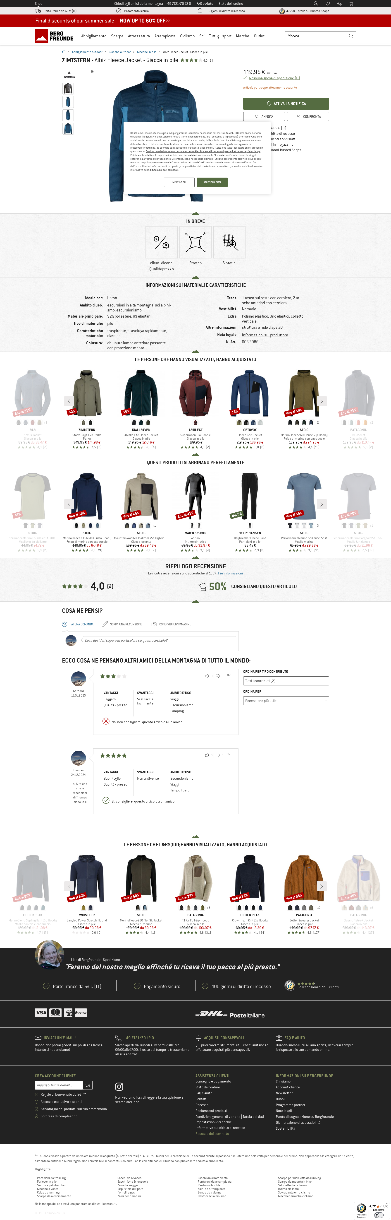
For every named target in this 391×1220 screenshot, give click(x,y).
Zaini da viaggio (127, 1185)
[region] (197, 158)
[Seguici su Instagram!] (122, 1087)
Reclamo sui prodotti (211, 1111)
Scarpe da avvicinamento (54, 1196)
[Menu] (387, 1204)
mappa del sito (52, 1204)
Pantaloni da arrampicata (214, 1181)
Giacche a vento (47, 1189)
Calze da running (48, 1192)
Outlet (259, 36)
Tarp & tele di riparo (130, 1189)
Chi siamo (283, 1081)
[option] (161, 250)
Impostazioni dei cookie (214, 1122)
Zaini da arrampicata (211, 1189)
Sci (202, 36)
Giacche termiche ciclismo (295, 1196)
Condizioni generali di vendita (218, 1116)
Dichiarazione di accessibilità (298, 1122)
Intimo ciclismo (288, 1189)
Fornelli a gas (126, 1192)
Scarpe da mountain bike (295, 1181)
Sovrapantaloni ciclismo (294, 1192)
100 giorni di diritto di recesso (225, 11)
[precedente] (69, 401)
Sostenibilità (285, 1128)
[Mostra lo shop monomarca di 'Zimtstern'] (69, 75)
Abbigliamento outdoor (87, 52)
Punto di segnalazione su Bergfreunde (305, 1116)
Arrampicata (165, 36)
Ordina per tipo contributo (265, 671)
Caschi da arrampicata (213, 1178)
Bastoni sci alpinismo (212, 1196)
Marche (242, 36)
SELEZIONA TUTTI (212, 182)
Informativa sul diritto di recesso (220, 1128)
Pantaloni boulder (210, 1185)
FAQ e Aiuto (204, 1093)
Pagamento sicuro (136, 11)
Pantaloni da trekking (51, 1178)
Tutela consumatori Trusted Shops (275, 150)
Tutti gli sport (220, 36)
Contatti (201, 1099)
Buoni (280, 1099)
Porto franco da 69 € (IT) (60, 11)
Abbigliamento (94, 36)
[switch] (379, 1215)
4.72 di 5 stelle (307, 11)
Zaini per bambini (129, 1196)
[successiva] (322, 401)
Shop (39, 3)
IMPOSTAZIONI (179, 182)
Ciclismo (187, 36)
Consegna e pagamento (213, 1081)
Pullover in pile (47, 1181)
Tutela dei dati (253, 1116)
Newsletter (284, 1093)
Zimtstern (76, 60)
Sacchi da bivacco (129, 1178)
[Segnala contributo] (228, 676)
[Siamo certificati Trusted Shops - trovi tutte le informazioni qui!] (290, 985)
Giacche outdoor (120, 52)
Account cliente (288, 1087)
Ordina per (252, 691)
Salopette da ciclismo (292, 1185)
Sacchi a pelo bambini (51, 1185)
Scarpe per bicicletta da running (299, 1178)
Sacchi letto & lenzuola (132, 1181)
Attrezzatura (139, 36)
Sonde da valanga (209, 1192)
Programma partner (290, 1105)
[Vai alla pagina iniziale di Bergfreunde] (55, 36)
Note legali (284, 1111)
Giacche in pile (146, 52)
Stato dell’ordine (208, 1087)
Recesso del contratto (212, 1133)
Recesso (202, 1105)
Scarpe (117, 36)
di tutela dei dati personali (164, 169)
